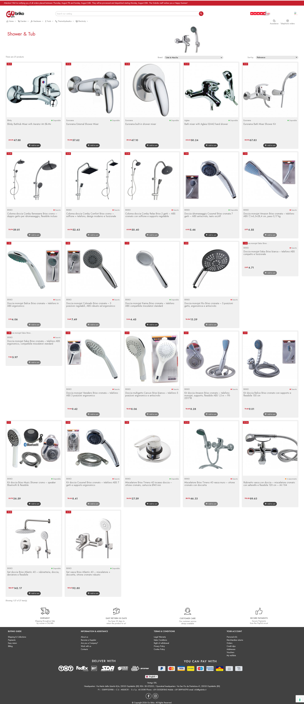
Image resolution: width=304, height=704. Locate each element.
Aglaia (186, 120)
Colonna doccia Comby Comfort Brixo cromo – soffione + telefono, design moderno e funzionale (91, 215)
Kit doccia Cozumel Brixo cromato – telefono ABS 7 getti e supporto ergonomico (92, 484)
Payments (12, 640)
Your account (234, 631)
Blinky (9, 120)
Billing (10, 646)
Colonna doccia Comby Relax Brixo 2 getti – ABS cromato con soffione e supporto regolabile (150, 215)
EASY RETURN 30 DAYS (116, 618)
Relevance (277, 57)
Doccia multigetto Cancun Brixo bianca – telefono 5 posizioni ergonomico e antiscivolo (151, 394)
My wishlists (231, 655)
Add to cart (34, 145)
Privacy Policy (159, 646)
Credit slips (231, 646)
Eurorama (70, 120)
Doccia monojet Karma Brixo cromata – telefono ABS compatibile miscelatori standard (149, 305)
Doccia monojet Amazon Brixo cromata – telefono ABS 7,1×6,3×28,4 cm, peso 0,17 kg (268, 215)
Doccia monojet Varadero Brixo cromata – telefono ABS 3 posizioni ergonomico (92, 394)
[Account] (265, 11)
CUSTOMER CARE (188, 618)
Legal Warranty (160, 637)
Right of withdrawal (161, 643)
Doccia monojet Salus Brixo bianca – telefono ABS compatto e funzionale (269, 253)
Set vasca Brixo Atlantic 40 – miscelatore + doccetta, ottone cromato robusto (88, 573)
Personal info (232, 637)
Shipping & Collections (17, 637)
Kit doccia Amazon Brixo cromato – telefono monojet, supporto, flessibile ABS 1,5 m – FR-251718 (207, 395)
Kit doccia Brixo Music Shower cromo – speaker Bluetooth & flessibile (31, 484)
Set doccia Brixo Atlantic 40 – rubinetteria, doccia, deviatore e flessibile (33, 573)
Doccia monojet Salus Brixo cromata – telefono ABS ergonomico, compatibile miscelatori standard (33, 342)
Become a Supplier (88, 640)
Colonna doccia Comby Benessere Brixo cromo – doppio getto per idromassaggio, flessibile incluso (32, 215)
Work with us (86, 646)
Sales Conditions (160, 640)
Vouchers (230, 652)
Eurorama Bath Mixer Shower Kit (259, 124)
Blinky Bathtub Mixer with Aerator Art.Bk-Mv (29, 124)
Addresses (231, 649)
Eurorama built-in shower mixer (140, 124)
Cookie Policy (159, 649)
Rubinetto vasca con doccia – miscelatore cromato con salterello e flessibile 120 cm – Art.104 (269, 484)
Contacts (84, 649)
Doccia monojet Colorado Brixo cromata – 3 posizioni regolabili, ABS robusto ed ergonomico (90, 305)
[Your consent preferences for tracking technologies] (300, 700)
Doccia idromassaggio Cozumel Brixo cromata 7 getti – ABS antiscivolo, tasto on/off (208, 215)
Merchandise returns (235, 640)
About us (84, 637)
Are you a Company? (89, 643)
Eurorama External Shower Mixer (82, 124)
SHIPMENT (45, 618)
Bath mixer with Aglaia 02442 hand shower (206, 124)
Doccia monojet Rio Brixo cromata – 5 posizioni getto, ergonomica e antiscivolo (208, 305)
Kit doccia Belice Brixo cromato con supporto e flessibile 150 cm (267, 394)
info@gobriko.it (200, 689)
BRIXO (10, 210)
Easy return (12, 643)
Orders (229, 643)
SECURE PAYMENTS (259, 618)
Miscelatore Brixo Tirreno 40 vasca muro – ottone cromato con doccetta (209, 484)
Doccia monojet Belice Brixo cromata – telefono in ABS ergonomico (33, 305)
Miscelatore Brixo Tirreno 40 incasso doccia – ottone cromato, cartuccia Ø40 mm (148, 484)
